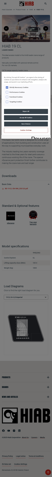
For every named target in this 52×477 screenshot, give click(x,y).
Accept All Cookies (26, 117)
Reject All (26, 111)
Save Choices (26, 124)
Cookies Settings (26, 130)
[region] (26, 105)
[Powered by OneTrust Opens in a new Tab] (40, 137)
